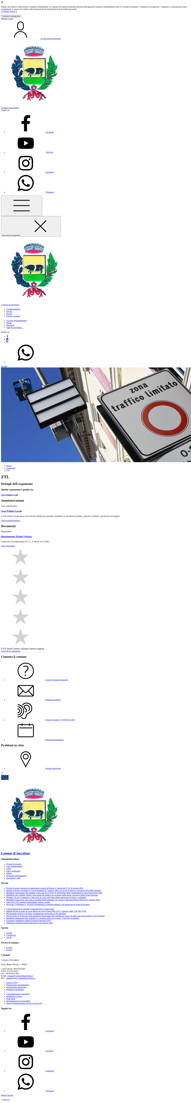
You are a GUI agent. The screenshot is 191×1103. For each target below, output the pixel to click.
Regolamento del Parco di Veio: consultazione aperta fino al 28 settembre (36, 913)
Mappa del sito (7, 1095)
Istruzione (10, 325)
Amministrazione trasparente (18, 994)
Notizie (9, 933)
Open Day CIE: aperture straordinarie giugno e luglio (28, 902)
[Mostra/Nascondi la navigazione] (21, 205)
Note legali (10, 999)
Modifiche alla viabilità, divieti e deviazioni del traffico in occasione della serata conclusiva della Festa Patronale (52, 895)
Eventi (9, 950)
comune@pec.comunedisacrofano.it (20, 978)
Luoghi (9, 947)
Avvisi (9, 937)
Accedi (4, 366)
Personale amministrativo (16, 876)
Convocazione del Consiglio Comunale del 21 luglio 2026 (30, 909)
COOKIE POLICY (9, 11)
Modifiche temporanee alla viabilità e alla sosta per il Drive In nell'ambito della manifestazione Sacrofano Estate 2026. (54, 893)
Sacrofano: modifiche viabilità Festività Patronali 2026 (28, 920)
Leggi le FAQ (12, 982)
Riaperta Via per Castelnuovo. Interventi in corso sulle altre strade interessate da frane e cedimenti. (46, 897)
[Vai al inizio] (2, 773)
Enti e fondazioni (13, 871)
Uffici (8, 869)
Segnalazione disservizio (16, 987)
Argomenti (10, 468)
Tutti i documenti (8, 546)
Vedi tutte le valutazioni (10, 651)
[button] (13, 309)
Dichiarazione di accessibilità (18, 1001)
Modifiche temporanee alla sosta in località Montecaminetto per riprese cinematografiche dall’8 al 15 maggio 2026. (53, 900)
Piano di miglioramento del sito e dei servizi (24, 1003)
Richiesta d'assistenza (15, 989)
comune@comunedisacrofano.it (20, 976)
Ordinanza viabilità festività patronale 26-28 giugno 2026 (29, 923)
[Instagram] (7, 342)
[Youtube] (7, 339)
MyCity (6, 1100)
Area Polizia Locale (9, 495)
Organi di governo (13, 864)
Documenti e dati (13, 878)
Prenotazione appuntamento (17, 985)
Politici (9, 873)
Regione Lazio (7, 19)
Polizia (9, 323)
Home (8, 466)
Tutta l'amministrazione (10, 520)
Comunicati (11, 935)
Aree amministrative (14, 866)
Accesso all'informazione (16, 320)
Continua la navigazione (11, 16)
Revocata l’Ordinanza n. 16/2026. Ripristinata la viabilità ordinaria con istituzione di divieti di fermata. (48, 904)
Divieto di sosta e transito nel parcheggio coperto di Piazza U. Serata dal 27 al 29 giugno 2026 (44, 888)
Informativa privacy (14, 996)
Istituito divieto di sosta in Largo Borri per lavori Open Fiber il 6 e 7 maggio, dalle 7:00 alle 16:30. (46, 911)
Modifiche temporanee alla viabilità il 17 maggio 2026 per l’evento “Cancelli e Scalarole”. (43, 918)
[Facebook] (7, 337)
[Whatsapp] (25, 362)
